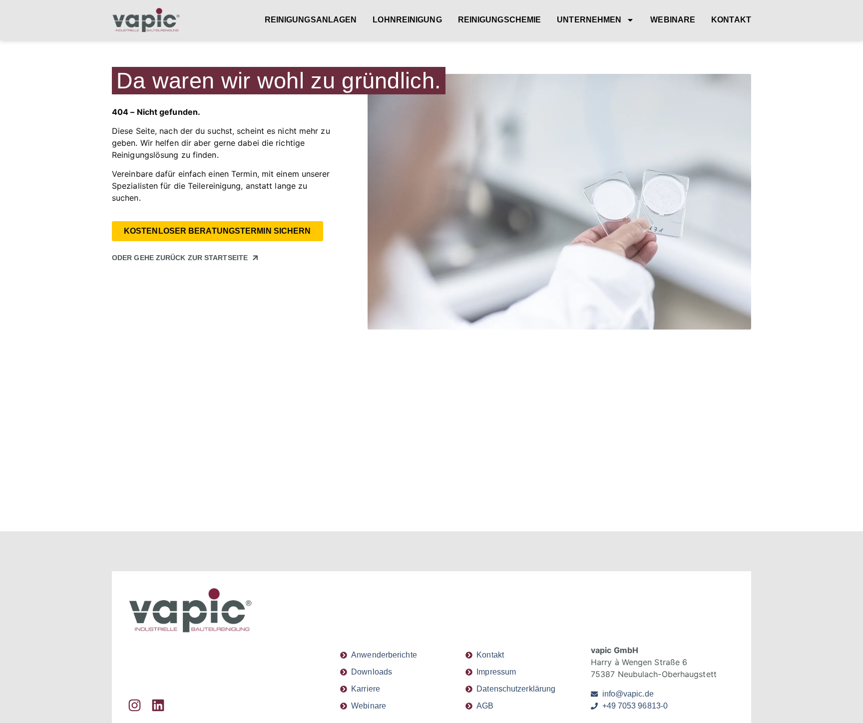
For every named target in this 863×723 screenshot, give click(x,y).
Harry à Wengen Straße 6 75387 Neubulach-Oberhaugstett (654, 662)
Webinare (672, 19)
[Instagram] (134, 705)
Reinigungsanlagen (311, 19)
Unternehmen (589, 19)
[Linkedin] (158, 705)
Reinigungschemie (499, 19)
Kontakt (731, 19)
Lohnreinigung (407, 19)
